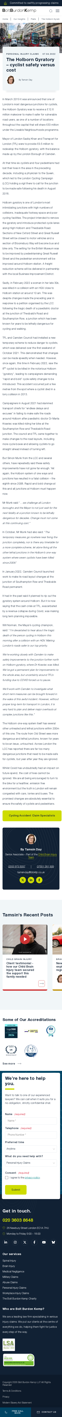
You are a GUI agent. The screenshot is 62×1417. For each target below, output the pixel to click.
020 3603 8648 (18, 1220)
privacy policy (32, 1178)
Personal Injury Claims (22, 54)
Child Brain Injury (19, 959)
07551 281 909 (45, 867)
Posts (33, 19)
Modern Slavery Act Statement (17, 1403)
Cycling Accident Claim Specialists (32, 816)
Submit (15, 1189)
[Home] (19, 11)
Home (5, 19)
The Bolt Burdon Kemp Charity (19, 1299)
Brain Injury (9, 1266)
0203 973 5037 (16, 867)
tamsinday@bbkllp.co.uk (31, 872)
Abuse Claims (10, 1282)
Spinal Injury (9, 1261)
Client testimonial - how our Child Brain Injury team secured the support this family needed (20, 970)
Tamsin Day (27, 80)
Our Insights (19, 19)
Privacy (6, 1397)
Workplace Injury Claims (16, 1293)
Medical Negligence (13, 1272)
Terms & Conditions (12, 1391)
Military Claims (10, 1277)
